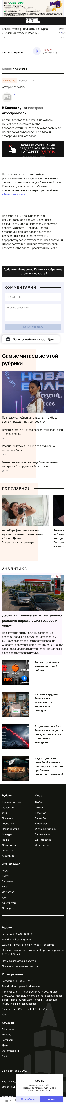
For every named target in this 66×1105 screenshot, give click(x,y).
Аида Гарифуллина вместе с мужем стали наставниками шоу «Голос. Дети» (24, 534)
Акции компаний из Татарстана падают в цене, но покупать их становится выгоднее (49, 734)
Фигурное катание (45, 828)
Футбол (39, 802)
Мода (5, 870)
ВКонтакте (8, 1029)
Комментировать (33, 326)
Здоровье (7, 881)
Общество (21, 68)
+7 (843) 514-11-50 (23, 934)
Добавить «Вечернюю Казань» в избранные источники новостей (33, 271)
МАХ (4, 1056)
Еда (4, 897)
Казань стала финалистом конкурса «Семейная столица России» (25, 31)
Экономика (8, 823)
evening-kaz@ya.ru (20, 939)
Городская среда (11, 802)
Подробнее (28, 1099)
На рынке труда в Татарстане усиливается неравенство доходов (46, 702)
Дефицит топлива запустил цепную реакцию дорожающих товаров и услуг (32, 620)
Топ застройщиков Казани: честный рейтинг (47, 666)
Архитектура (9, 902)
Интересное (42, 845)
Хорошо (51, 1099)
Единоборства (43, 839)
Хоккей (39, 807)
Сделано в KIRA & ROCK (15, 1086)
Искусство (8, 891)
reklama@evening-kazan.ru (25, 986)
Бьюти (5, 875)
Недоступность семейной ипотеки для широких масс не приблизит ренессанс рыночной (49, 766)
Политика (7, 818)
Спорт (39, 795)
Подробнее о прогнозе (13, 52)
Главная (7, 68)
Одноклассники (11, 1050)
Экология (7, 850)
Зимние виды (42, 834)
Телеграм (7, 1039)
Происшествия (10, 828)
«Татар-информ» (13, 194)
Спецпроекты (9, 908)
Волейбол (40, 812)
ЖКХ (4, 812)
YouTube (6, 1034)
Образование (9, 845)
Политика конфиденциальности (20, 966)
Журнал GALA (11, 864)
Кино (4, 886)
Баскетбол (41, 818)
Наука (5, 839)
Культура (7, 834)
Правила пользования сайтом (19, 960)
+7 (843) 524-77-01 (23, 980)
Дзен (5, 1045)
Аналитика (14, 568)
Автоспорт (41, 823)
